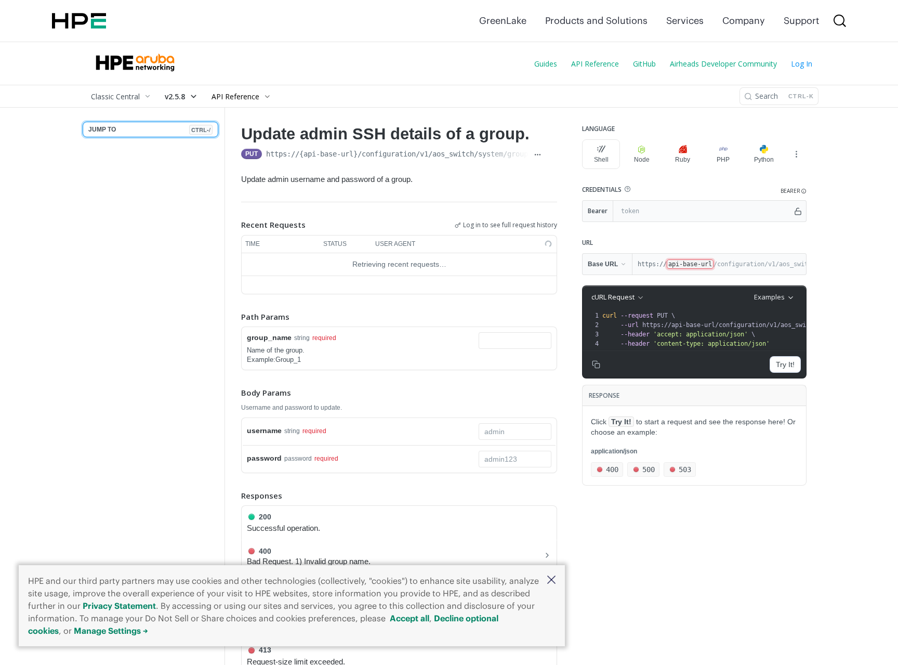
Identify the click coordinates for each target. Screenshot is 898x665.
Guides (545, 64)
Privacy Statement (119, 606)
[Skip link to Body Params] (234, 393)
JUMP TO (149, 130)
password (264, 458)
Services (685, 21)
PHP (723, 159)
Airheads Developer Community (723, 64)
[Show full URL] (538, 155)
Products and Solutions (596, 21)
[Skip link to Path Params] (234, 317)
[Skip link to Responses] (234, 495)
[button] (551, 580)
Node (642, 159)
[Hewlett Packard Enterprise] (79, 21)
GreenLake (502, 21)
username (264, 430)
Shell (601, 159)
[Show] (798, 211)
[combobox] (515, 340)
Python (764, 159)
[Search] (840, 21)
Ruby (682, 159)
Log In (801, 64)
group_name (269, 337)
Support (801, 21)
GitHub (644, 64)
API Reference (595, 64)
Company (743, 21)
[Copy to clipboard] (552, 155)
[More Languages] (796, 154)
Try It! (785, 364)
